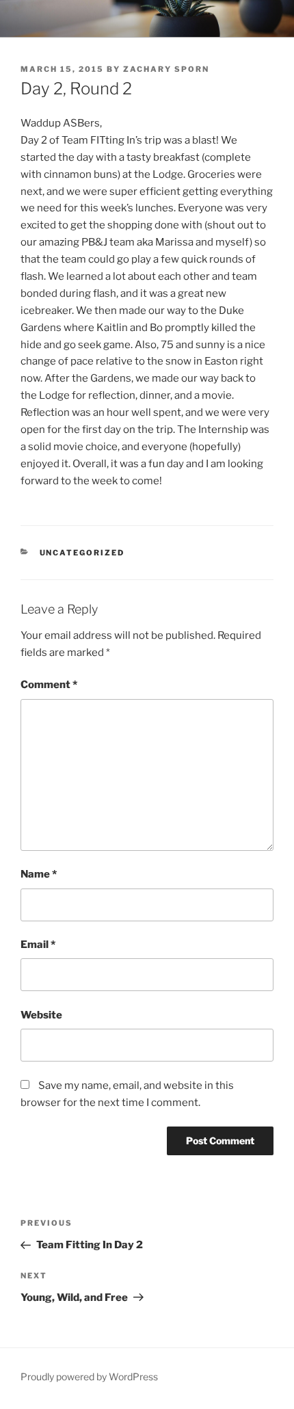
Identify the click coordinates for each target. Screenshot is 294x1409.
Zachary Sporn (166, 69)
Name (39, 874)
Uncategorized (82, 552)
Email (38, 944)
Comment (49, 685)
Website (41, 1015)
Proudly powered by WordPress (89, 1376)
